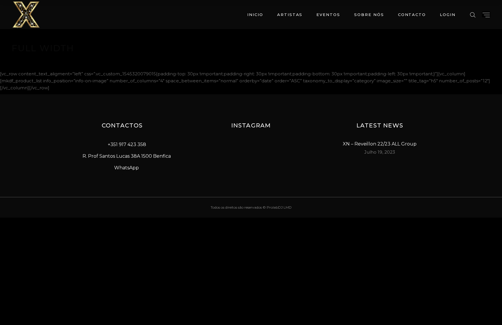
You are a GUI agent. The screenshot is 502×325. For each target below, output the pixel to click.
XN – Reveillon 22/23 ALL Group (380, 144)
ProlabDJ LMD (279, 207)
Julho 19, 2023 (379, 152)
